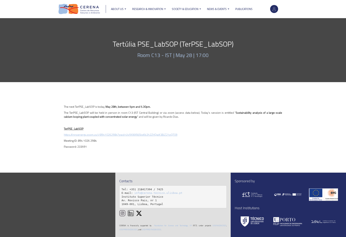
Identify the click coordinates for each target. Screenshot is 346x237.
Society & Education (185, 9)
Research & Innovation (148, 9)
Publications (243, 9)
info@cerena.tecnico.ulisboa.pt (158, 192)
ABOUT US (117, 9)
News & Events (217, 9)
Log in (274, 9)
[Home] (79, 9)
